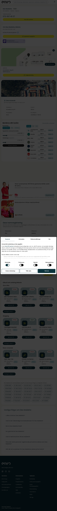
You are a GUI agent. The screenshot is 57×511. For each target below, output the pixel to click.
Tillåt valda (28, 271)
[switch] (21, 265)
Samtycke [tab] (7, 239)
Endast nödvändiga (10, 271)
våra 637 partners (9, 246)
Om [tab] (49, 239)
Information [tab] (21, 239)
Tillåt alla (46, 271)
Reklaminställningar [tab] (35, 239)
